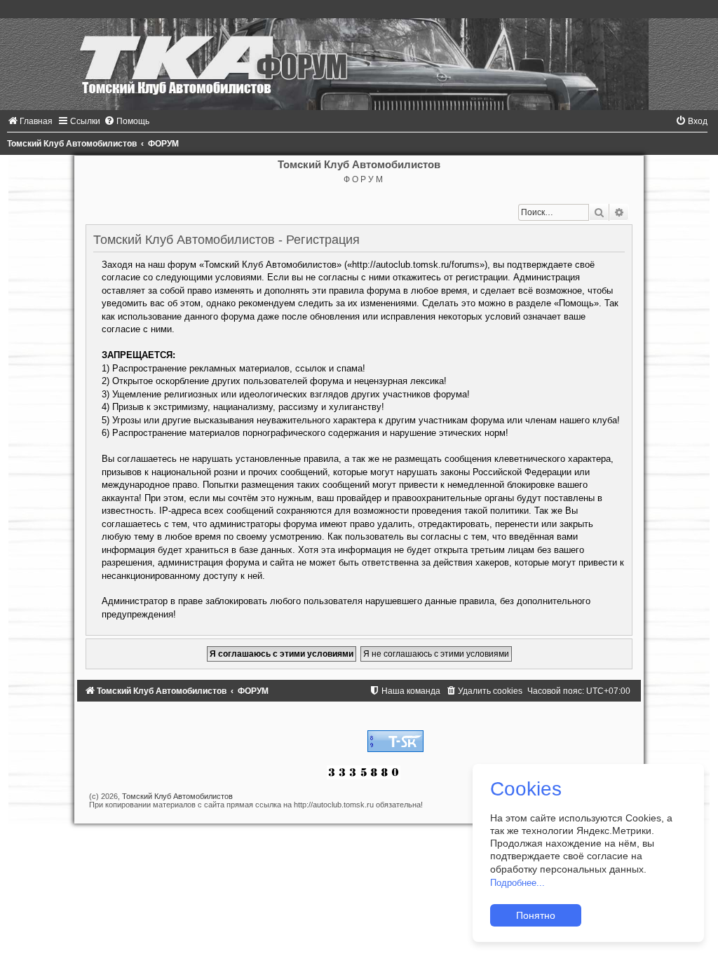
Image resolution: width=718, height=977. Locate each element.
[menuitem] (30, 121)
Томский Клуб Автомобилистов (177, 796)
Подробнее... (517, 882)
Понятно (535, 915)
